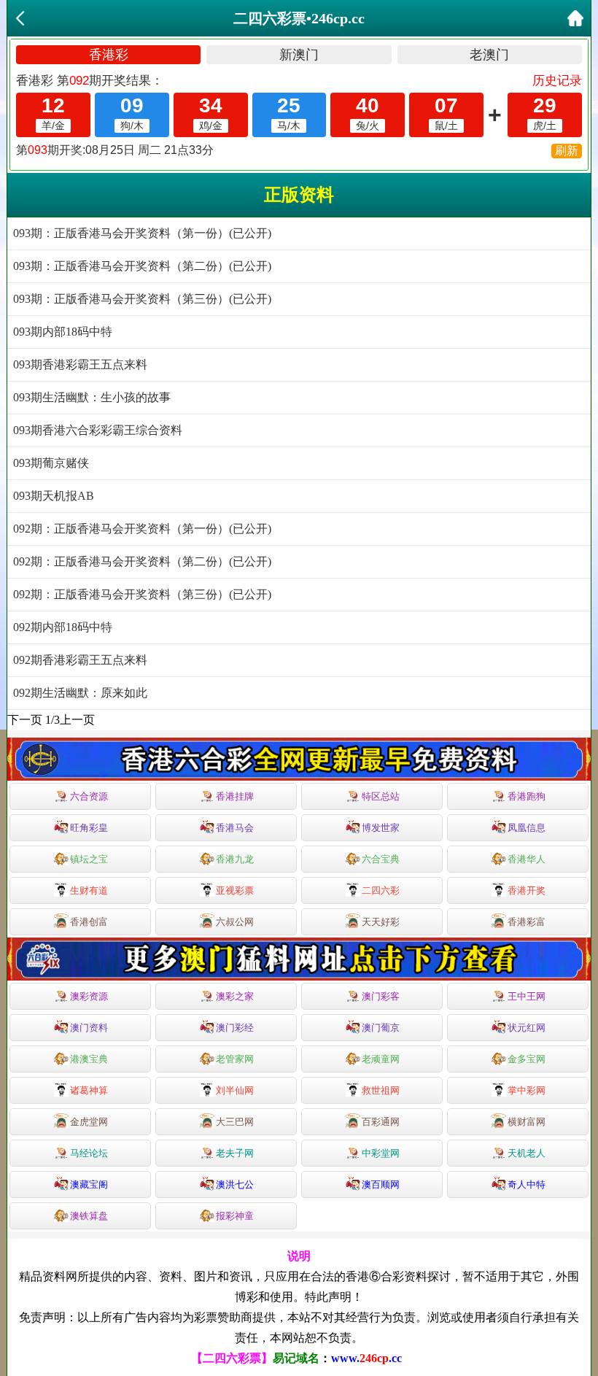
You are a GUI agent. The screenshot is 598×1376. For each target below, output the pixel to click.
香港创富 (89, 921)
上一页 (77, 720)
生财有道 (89, 890)
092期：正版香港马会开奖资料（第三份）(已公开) (142, 594)
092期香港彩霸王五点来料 (80, 660)
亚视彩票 (235, 890)
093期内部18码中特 (62, 331)
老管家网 (235, 1059)
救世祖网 (381, 1090)
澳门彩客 (381, 996)
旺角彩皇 (89, 827)
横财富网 (526, 1121)
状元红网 (526, 1027)
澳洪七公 (235, 1184)
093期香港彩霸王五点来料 (80, 364)
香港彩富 (526, 921)
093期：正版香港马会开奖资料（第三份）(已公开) (142, 299)
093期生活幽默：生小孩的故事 (92, 397)
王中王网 (526, 996)
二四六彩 (381, 890)
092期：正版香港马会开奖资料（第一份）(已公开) (142, 528)
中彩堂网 (381, 1153)
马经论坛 (89, 1153)
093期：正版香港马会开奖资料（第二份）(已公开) (142, 266)
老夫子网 (235, 1153)
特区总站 (381, 796)
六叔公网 (235, 921)
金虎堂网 (89, 1121)
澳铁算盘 (89, 1215)
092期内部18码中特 (62, 627)
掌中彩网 (526, 1090)
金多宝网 (526, 1059)
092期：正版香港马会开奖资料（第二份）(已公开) (142, 561)
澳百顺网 (381, 1184)
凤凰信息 (526, 827)
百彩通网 (381, 1121)
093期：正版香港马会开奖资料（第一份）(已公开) (142, 233)
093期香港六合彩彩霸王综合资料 (97, 430)
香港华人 (526, 859)
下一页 (24, 720)
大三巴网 (235, 1121)
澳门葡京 (381, 1027)
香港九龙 (235, 859)
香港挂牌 (235, 796)
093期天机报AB (53, 496)
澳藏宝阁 (89, 1184)
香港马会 (235, 827)
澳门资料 (89, 1027)
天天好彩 (381, 921)
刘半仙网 (235, 1090)
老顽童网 (381, 1059)
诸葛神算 (89, 1090)
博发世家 (381, 827)
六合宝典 (381, 859)
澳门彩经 (235, 1027)
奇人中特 (526, 1184)
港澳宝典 (89, 1059)
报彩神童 (235, 1215)
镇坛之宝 (89, 859)
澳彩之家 (235, 996)
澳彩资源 (89, 996)
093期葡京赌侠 (51, 463)
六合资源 (89, 796)
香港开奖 (526, 890)
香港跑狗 (526, 796)
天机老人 (526, 1153)
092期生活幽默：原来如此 (80, 693)
